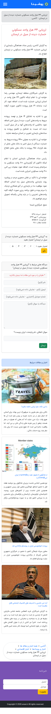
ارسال (43, 345)
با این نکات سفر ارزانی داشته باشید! (34, 406)
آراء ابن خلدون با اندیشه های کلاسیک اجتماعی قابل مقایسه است (28, 604)
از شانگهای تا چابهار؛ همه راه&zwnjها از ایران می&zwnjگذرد (31, 476)
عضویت (42, 691)
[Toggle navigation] (5, 4)
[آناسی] (39, 4)
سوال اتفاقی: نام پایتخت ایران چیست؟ (30, 332)
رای (44, 250)
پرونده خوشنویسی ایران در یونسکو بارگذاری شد (29, 546)
